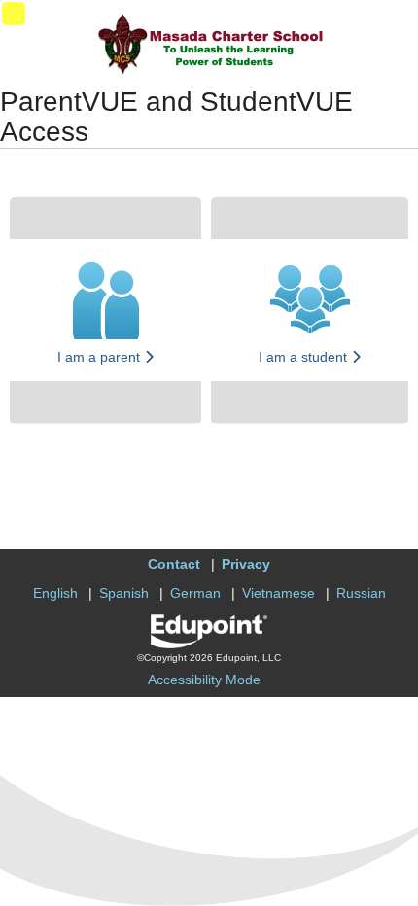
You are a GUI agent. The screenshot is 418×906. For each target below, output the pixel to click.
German (195, 593)
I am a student (305, 357)
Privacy (246, 564)
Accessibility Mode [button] (204, 679)
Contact (174, 564)
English (55, 593)
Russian (361, 593)
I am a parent (100, 357)
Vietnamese (278, 593)
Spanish (124, 593)
